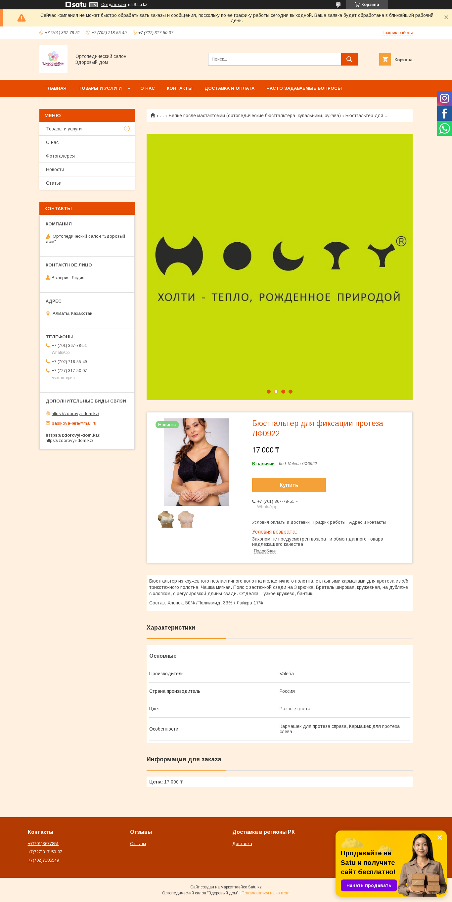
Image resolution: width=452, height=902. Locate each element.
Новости (55, 169)
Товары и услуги (100, 88)
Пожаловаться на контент (266, 893)
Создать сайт (113, 4)
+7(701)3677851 (43, 843)
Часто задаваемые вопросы (304, 88)
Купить (289, 485)
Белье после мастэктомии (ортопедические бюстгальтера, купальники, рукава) (255, 115)
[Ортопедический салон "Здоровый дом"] (53, 71)
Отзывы (138, 843)
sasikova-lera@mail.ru (74, 422)
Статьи (54, 183)
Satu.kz (255, 887)
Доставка (242, 843)
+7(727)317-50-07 (45, 851)
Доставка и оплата (229, 88)
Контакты (180, 88)
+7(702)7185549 (43, 860)
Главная (56, 88)
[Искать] (349, 59)
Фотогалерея (60, 156)
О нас (147, 88)
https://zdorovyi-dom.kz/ (75, 413)
